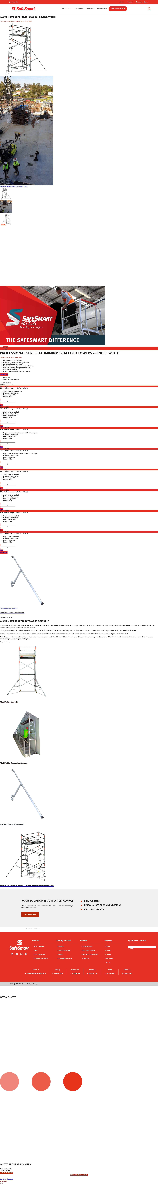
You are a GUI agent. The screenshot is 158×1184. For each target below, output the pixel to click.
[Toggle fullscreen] (4, 1181)
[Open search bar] (149, 8)
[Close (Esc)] (0, 1181)
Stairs (35, 950)
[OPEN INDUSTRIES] (83, 9)
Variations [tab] (6, 378)
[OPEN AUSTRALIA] (22, 2)
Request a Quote (142, 2)
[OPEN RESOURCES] (106, 9)
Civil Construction (64, 950)
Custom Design (86, 946)
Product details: (5, 383)
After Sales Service (88, 950)
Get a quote (4, 374)
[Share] (2, 1181)
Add (1, 405)
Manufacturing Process (89, 954)
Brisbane (92, 969)
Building (61, 946)
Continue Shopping (6, 1179)
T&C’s (107, 962)
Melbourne (75, 969)
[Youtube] (16, 954)
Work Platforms (38, 946)
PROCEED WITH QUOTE (78, 1175)
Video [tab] (5, 349)
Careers (108, 954)
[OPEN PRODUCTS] (70, 9)
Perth (110, 969)
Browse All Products (40, 958)
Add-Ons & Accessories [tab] (11, 379)
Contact (130, 2)
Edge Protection (39, 954)
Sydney (57, 969)
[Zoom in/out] (6, 1181)
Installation (85, 958)
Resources (109, 958)
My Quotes (3, 552)
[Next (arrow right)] (2, 1183)
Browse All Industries (65, 958)
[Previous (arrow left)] (0, 1183)
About (122, 2)
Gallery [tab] (5, 347)
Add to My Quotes (7, 1173)
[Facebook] (26, 954)
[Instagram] (21, 954)
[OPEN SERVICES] (93, 9)
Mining (60, 954)
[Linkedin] (12, 954)
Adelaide (127, 969)
